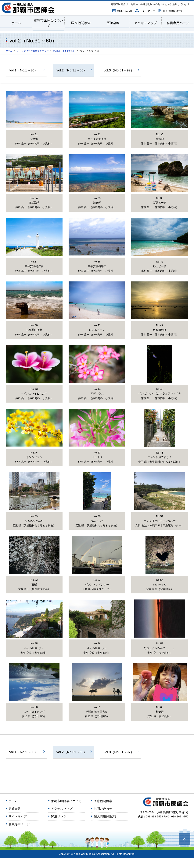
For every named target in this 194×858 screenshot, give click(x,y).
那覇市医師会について (48, 23)
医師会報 (113, 23)
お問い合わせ (124, 11)
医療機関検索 (81, 23)
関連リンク (58, 816)
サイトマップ (147, 11)
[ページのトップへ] (184, 839)
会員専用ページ (178, 23)
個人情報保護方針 (173, 11)
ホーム (16, 23)
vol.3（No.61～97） (119, 70)
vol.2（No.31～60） (71, 70)
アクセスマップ (145, 23)
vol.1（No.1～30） (23, 70)
